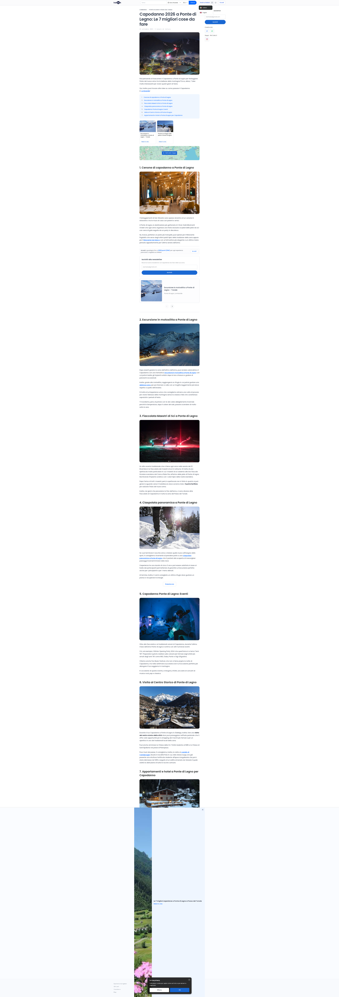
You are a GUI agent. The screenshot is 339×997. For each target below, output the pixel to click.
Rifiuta (159, 990)
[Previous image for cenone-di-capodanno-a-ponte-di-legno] (142, 192)
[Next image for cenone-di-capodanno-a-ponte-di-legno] (197, 192)
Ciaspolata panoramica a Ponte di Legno (158, 106)
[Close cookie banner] (189, 980)
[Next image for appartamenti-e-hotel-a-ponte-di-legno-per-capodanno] (197, 800)
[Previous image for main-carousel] (141, 53)
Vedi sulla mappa (170, 153)
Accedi (194, 251)
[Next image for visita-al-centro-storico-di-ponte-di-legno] (197, 707)
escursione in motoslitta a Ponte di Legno (180, 373)
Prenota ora (169, 584)
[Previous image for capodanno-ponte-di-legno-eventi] (142, 619)
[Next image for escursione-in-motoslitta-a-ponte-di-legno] (197, 344)
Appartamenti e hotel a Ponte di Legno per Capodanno (163, 115)
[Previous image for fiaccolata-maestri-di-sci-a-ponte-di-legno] (142, 441)
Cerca (193, 3)
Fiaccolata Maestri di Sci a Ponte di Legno (158, 103)
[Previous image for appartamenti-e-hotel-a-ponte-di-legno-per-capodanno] (142, 800)
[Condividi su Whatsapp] (212, 31)
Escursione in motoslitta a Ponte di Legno (158, 100)
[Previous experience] (167, 306)
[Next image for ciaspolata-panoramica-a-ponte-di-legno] (197, 527)
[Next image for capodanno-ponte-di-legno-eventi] (197, 619)
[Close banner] (202, 809)
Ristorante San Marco (152, 240)
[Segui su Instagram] (207, 39)
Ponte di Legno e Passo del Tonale (160, 10)
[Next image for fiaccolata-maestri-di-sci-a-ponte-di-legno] (197, 441)
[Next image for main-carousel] (198, 53)
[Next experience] (172, 306)
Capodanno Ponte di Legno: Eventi (156, 109)
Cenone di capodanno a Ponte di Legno (157, 97)
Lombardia (143, 10)
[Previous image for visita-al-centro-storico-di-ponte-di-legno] (142, 707)
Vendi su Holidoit (205, 2)
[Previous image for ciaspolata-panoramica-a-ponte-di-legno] (142, 527)
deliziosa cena (145, 385)
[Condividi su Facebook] (207, 31)
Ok (180, 990)
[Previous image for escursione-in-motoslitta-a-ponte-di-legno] (142, 344)
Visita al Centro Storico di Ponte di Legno (158, 112)
